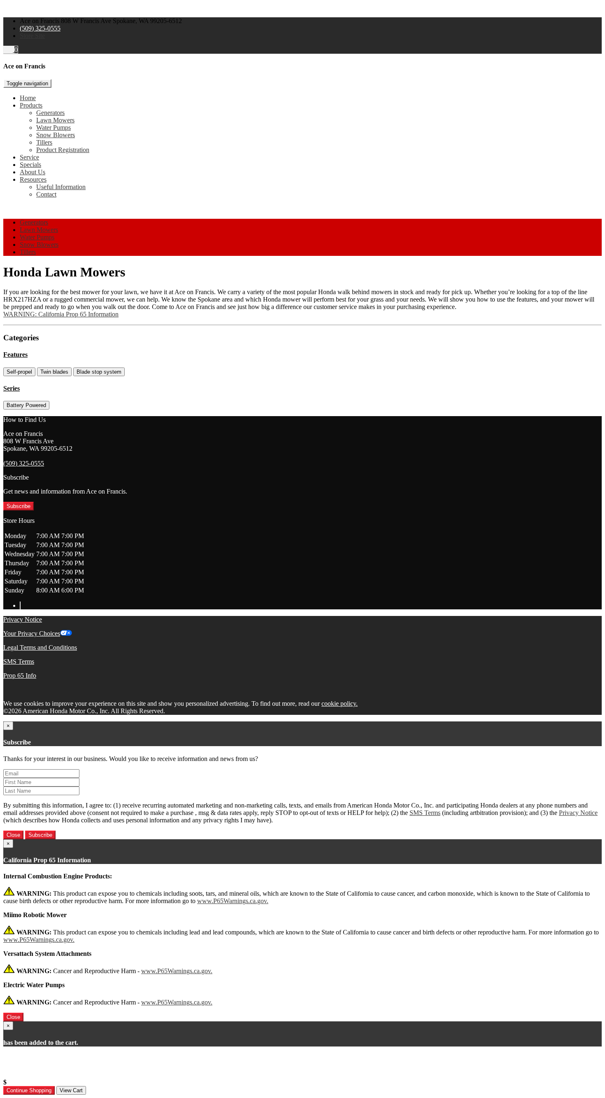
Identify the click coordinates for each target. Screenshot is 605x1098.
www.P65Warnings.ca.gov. (232, 900)
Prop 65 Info (19, 675)
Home (28, 97)
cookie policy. (339, 703)
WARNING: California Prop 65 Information (61, 314)
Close (13, 835)
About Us (32, 172)
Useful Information (61, 186)
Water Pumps (53, 127)
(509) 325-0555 (40, 28)
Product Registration (62, 149)
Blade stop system (99, 372)
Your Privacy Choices (31, 633)
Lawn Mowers (55, 120)
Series (11, 388)
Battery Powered (26, 405)
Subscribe (18, 506)
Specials (30, 164)
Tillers (44, 142)
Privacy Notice (22, 619)
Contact (46, 194)
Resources (33, 179)
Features (15, 354)
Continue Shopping (29, 1090)
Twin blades (54, 372)
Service (29, 157)
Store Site (32, 35)
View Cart (71, 1090)
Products (31, 105)
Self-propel (19, 372)
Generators (50, 112)
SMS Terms (18, 661)
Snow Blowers (55, 134)
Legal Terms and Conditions (40, 647)
